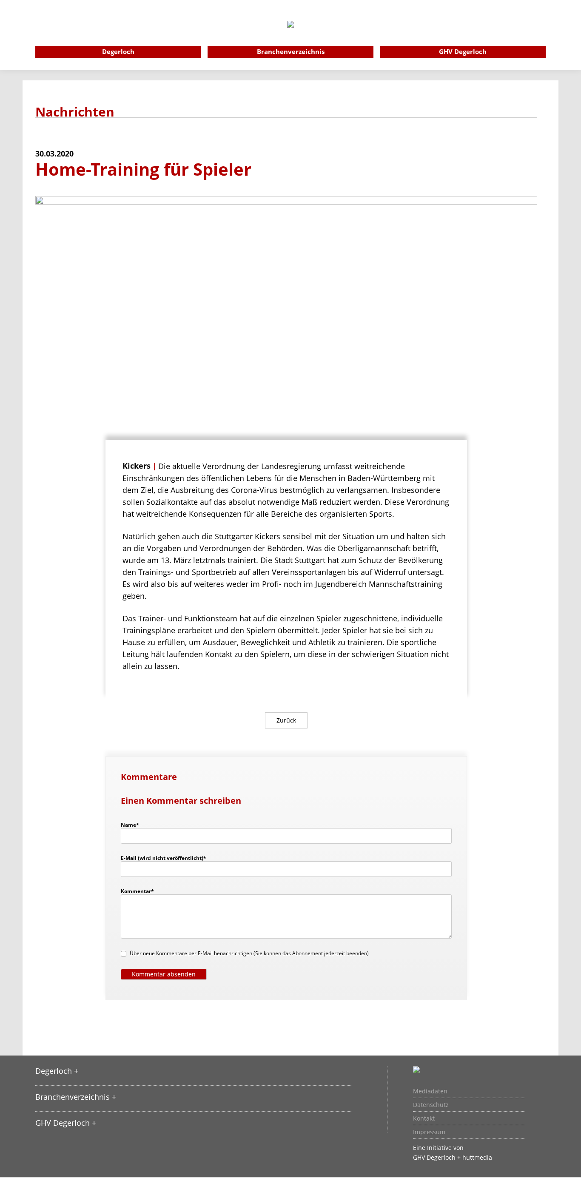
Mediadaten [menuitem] (430, 1091)
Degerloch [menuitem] (118, 51)
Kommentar (137, 891)
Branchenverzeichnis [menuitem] (291, 51)
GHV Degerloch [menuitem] (463, 51)
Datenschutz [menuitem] (431, 1105)
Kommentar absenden (164, 974)
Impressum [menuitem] (429, 1132)
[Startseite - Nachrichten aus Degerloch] (290, 35)
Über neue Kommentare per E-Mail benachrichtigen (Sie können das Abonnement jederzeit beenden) (249, 953)
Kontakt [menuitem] (424, 1118)
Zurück (286, 720)
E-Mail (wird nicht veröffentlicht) (163, 858)
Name (134, 824)
